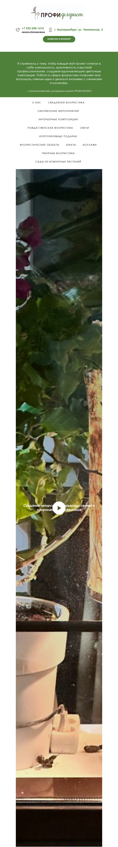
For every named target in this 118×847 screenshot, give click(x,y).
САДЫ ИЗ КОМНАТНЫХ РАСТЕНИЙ (58, 162)
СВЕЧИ (84, 128)
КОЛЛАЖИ (90, 145)
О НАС (36, 103)
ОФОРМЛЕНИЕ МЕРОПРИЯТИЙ (58, 111)
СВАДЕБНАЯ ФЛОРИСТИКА (66, 103)
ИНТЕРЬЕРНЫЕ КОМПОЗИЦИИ (58, 119)
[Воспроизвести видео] (59, 507)
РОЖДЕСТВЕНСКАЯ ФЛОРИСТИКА (50, 128)
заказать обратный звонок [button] (33, 32)
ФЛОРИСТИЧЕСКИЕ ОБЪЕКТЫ (39, 145)
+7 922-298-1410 (33, 28)
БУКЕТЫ (71, 145)
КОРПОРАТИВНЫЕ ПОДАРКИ (58, 136)
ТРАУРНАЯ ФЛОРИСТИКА (58, 153)
